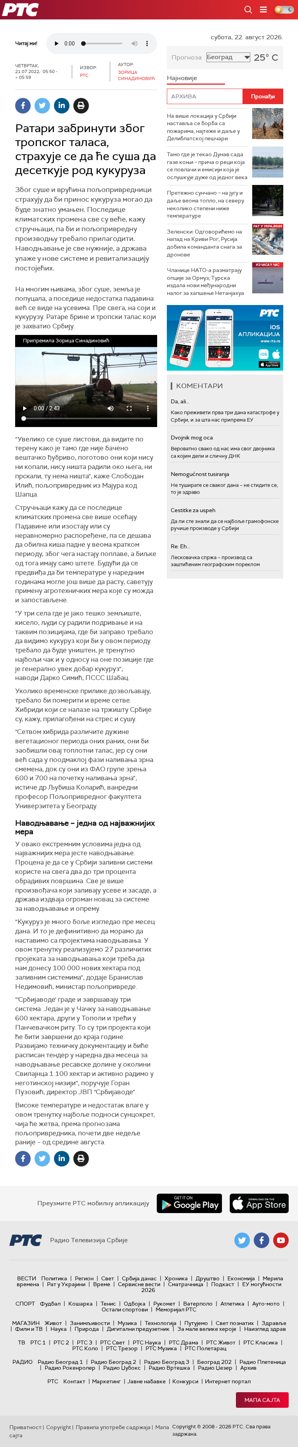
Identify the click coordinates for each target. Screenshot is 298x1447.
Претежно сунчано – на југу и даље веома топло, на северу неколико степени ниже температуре (205, 204)
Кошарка (80, 1303)
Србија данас (139, 1278)
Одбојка (135, 1303)
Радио (22, 1361)
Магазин (26, 1323)
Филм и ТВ (29, 1328)
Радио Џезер (215, 1367)
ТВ (21, 1342)
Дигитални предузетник (138, 1328)
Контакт (74, 1381)
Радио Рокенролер (70, 1367)
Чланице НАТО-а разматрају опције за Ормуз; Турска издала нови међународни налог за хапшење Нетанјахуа (205, 281)
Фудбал (50, 1303)
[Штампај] (81, 105)
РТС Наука (147, 1342)
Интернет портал (228, 1381)
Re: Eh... (180, 546)
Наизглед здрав (265, 1328)
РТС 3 (84, 1342)
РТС (52, 1381)
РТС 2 (61, 1342)
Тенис (108, 1303)
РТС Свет (112, 1342)
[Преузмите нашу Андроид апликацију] (189, 1203)
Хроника (176, 1278)
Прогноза (187, 57)
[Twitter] (42, 105)
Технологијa (161, 1323)
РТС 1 (38, 1342)
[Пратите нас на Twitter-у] (242, 1240)
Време (101, 1284)
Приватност (25, 1427)
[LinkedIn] (61, 105)
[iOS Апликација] (225, 338)
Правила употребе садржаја (113, 1427)
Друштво (208, 1278)
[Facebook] (23, 105)
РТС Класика (260, 1342)
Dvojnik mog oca (192, 437)
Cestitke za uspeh (193, 510)
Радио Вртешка (169, 1367)
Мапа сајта (262, 1399)
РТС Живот (221, 1342)
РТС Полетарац (205, 1348)
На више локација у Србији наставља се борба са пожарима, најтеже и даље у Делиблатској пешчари (203, 127)
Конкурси (185, 1381)
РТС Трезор (122, 1348)
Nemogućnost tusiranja (200, 474)
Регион (84, 1278)
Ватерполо (198, 1303)
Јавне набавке (146, 1381)
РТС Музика (161, 1348)
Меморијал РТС (176, 1309)
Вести (26, 1278)
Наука (58, 1328)
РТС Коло (85, 1348)
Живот (53, 1323)
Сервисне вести (139, 1284)
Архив (248, 1367)
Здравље (274, 1323)
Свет (107, 1278)
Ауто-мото (266, 1303)
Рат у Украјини (66, 1284)
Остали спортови (125, 1309)
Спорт (25, 1303)
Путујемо (196, 1323)
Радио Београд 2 (113, 1361)
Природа (86, 1328)
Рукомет (164, 1303)
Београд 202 (214, 1361)
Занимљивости (90, 1323)
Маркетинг (106, 1381)
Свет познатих (235, 1323)
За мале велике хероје (206, 1328)
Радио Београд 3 (166, 1361)
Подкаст (222, 1284)
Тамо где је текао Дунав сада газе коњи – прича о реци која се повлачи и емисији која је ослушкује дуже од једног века (207, 166)
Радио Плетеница (262, 1361)
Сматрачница (185, 1284)
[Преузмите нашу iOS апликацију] (259, 1203)
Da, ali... (180, 401)
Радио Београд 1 (60, 1361)
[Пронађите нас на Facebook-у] (261, 1240)
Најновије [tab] (182, 78)
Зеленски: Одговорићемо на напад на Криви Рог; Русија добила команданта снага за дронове (204, 243)
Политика (54, 1278)
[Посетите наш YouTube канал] (281, 1240)
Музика (127, 1323)
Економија (241, 1278)
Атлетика (232, 1303)
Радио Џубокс (122, 1367)
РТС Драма (183, 1342)
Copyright (58, 1427)
